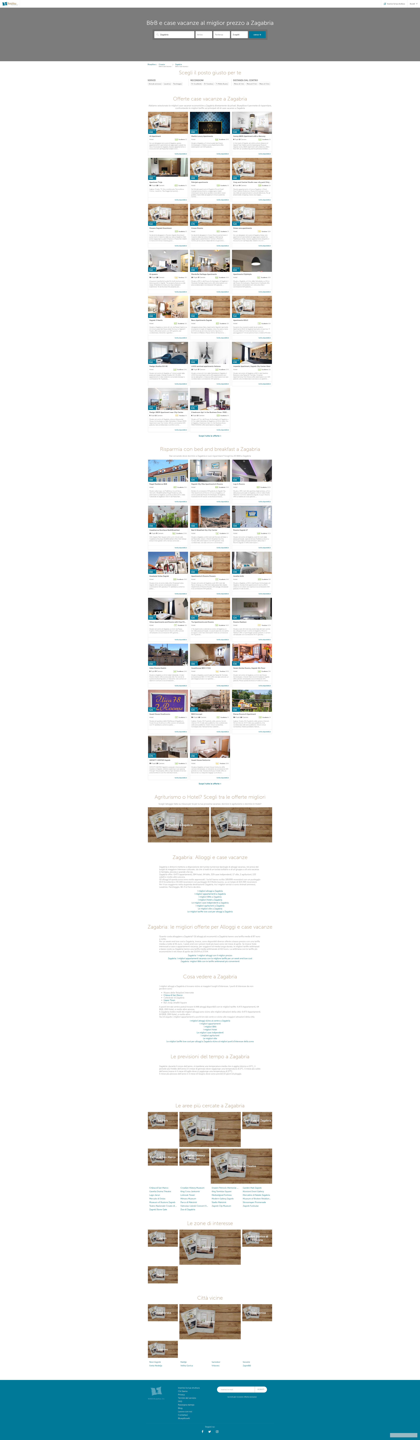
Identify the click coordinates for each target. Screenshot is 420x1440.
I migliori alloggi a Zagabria (210, 891)
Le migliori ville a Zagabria (210, 908)
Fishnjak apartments (199, 182)
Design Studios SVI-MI (158, 366)
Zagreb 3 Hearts (156, 320)
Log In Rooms (239, 484)
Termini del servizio (187, 1398)
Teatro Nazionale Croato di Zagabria (163, 1206)
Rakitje (183, 1362)
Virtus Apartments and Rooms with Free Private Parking (172, 622)
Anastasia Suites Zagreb (159, 576)
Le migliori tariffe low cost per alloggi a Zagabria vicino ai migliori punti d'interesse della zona (210, 1041)
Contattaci (183, 1415)
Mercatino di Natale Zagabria (256, 1195)
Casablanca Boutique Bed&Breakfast (164, 530)
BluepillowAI (184, 1418)
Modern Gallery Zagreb (223, 1198)
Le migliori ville (210, 1038)
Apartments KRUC (240, 320)
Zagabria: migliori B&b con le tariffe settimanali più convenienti (210, 961)
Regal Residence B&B (158, 484)
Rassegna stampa (186, 1404)
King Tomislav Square (221, 1191)
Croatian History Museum (192, 1188)
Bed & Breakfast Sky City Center (204, 530)
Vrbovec (216, 1365)
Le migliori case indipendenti (210, 1032)
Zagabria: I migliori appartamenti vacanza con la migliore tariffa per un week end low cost (210, 958)
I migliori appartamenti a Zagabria (210, 894)
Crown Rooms (197, 228)
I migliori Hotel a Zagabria (210, 900)
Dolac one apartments (242, 228)
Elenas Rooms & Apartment (244, 714)
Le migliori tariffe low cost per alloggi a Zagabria (210, 911)
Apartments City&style (242, 274)
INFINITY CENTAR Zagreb (159, 760)
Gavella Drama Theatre (160, 1191)
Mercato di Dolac (157, 1198)
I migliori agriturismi (210, 1035)
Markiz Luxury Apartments (202, 136)
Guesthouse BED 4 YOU (201, 668)
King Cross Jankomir (190, 1191)
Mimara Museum (188, 1198)
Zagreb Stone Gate (158, 1209)
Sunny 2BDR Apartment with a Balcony (249, 136)
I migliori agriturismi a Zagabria (210, 905)
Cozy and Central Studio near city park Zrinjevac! (253, 182)
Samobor (216, 1362)
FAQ (180, 1401)
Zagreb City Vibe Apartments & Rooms (207, 484)
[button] (202, 1431)
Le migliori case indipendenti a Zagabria (210, 902)
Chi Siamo (183, 1391)
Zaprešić (247, 1365)
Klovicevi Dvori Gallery (253, 1191)
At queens (153, 274)
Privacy (181, 1394)
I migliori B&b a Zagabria (210, 897)
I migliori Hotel (210, 1029)
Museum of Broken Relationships (257, 1198)
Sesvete (246, 1362)
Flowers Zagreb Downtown (160, 228)
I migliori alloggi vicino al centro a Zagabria (210, 1020)
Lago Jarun (154, 1195)
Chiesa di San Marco (173, 995)
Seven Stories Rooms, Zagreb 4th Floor (249, 668)
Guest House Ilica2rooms (159, 714)
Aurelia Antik (238, 576)
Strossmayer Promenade (254, 1202)
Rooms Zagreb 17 (240, 530)
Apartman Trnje (155, 182)
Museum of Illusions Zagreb (162, 1202)
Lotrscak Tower (187, 1195)
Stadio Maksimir (219, 1202)
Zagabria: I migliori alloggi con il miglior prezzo (210, 955)
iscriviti (260, 1389)
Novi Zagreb (155, 1362)
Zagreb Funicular (251, 1206)
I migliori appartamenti (210, 1023)
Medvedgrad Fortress (222, 1195)
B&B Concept (196, 714)
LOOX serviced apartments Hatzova (206, 366)
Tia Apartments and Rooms (202, 622)
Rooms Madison (240, 622)
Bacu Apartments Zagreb (201, 320)
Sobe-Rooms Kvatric (157, 668)
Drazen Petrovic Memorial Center (226, 1188)
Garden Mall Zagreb (252, 1188)
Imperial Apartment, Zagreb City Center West (251, 366)
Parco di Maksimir (188, 1202)
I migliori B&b (210, 1026)
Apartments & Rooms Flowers (203, 576)
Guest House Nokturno (200, 760)
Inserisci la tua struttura (189, 1388)
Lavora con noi (185, 1411)
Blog (180, 1408)
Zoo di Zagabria (187, 1209)
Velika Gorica (186, 1365)
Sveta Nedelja (155, 1365)
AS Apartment (155, 136)
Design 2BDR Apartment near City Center (166, 412)
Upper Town (169, 1000)
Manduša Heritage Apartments (204, 274)
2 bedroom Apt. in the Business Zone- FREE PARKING (213, 412)
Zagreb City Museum (221, 1206)
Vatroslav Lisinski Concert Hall (194, 1206)
